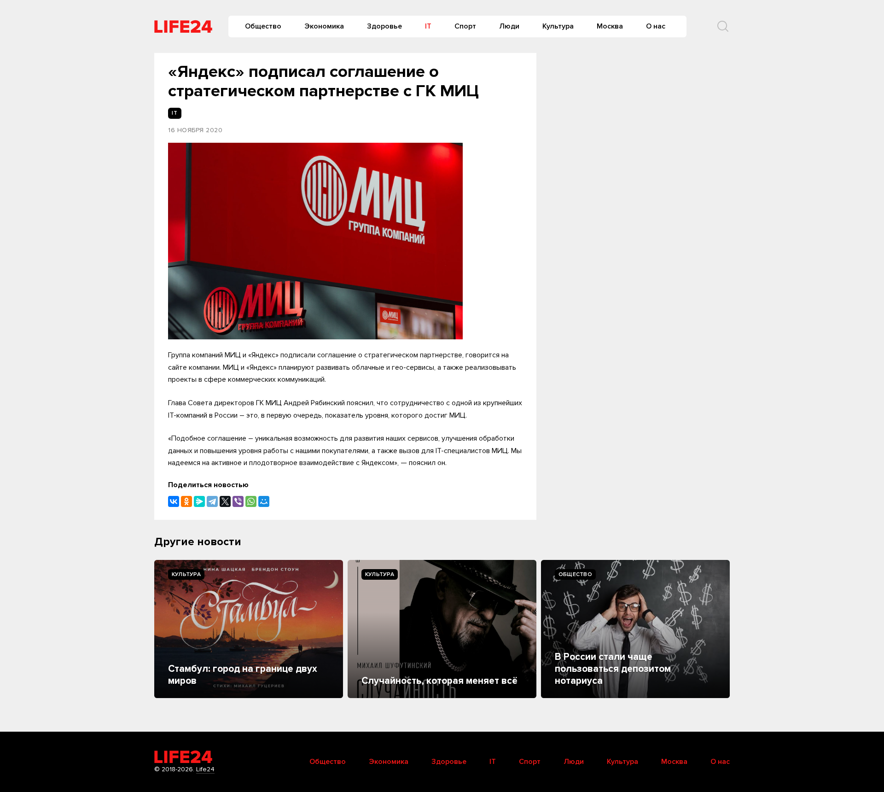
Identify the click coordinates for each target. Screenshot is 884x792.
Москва (610, 26)
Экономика (324, 26)
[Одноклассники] (186, 501)
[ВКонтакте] (173, 501)
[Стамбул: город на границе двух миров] (248, 629)
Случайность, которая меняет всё (439, 681)
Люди (509, 26)
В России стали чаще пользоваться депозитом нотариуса (613, 669)
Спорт (465, 26)
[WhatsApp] (250, 501)
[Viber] (238, 501)
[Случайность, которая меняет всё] (442, 629)
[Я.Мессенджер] (199, 501)
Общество (263, 26)
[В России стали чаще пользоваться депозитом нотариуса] (635, 629)
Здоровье (384, 26)
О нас (655, 26)
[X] (225, 501)
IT (428, 26)
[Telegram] (212, 501)
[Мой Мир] (263, 501)
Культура (558, 26)
